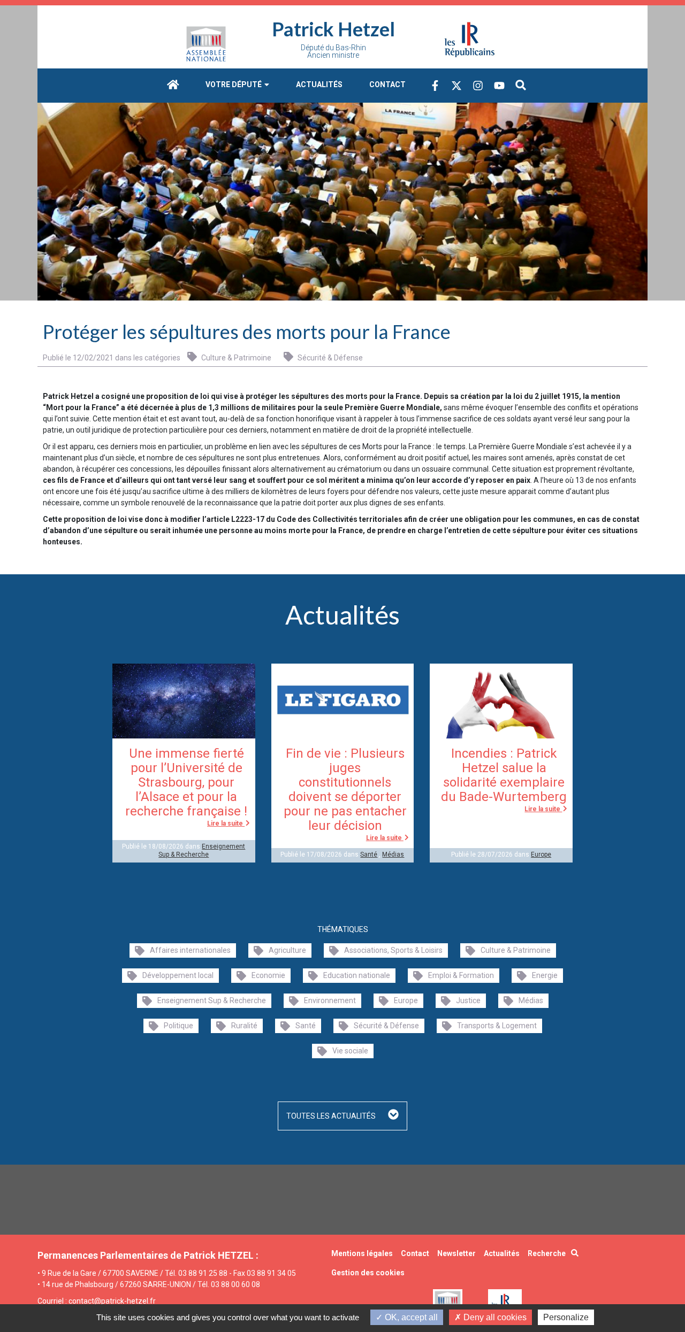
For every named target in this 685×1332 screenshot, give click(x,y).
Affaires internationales (190, 950)
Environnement (330, 1000)
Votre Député (234, 84)
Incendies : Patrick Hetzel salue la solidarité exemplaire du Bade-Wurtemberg (504, 775)
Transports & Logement (497, 1025)
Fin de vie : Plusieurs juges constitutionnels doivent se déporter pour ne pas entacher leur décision (345, 789)
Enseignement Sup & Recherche (201, 850)
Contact (387, 84)
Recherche (547, 1253)
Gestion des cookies (368, 1272)
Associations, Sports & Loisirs (393, 950)
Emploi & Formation (461, 975)
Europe (541, 854)
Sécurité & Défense (329, 357)
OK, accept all (410, 1317)
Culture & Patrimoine (235, 357)
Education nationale (356, 975)
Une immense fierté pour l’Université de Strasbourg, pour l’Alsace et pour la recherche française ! (186, 782)
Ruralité (244, 1025)
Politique (178, 1025)
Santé (368, 854)
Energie (545, 975)
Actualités (319, 84)
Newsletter (456, 1253)
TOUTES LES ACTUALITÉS (331, 1116)
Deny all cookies (494, 1317)
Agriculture (287, 950)
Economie (268, 975)
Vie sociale (350, 1050)
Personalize (566, 1317)
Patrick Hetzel (333, 29)
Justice (468, 1000)
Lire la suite (226, 823)
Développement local (178, 975)
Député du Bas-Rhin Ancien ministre (333, 51)
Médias (393, 854)
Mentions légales (362, 1253)
